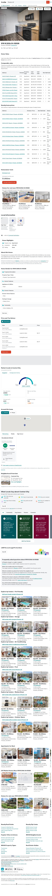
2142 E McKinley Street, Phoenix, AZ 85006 (12, 136)
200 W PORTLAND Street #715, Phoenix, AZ (13, 101)
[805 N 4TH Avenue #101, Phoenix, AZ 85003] (41, 803)
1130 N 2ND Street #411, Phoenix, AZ (11, 95)
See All (4, 506)
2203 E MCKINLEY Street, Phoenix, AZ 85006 (13, 149)
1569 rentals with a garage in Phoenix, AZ (12, 619)
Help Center (28, 884)
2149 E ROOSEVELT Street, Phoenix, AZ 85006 (14, 132)
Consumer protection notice (21, 863)
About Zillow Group (10, 874)
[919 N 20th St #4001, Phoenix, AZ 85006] (10, 196)
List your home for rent (9, 182)
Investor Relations (34, 874)
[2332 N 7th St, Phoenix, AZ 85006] (25, 753)
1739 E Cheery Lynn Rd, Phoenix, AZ (11, 90)
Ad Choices (11, 875)
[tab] (5, 321)
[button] (48, 2)
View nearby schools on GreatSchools (12, 465)
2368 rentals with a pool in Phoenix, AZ (12, 669)
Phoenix (20, 5)
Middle (12, 434)
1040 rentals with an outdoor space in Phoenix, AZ (15, 719)
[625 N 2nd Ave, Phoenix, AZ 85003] (9, 753)
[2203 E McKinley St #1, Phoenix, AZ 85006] (26, 196)
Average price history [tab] (15, 372)
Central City (14, 45)
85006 (24, 5)
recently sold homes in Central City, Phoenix (26, 574)
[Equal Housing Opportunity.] (16, 884)
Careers (24, 874)
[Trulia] (2, 869)
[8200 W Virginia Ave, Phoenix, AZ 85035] (9, 601)
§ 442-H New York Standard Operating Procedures (10, 861)
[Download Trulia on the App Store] (9, 869)
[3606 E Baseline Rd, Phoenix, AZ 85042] (9, 702)
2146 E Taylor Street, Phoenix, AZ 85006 (12, 158)
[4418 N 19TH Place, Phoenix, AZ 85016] (25, 777)
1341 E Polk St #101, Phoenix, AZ (10, 84)
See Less (5, 313)
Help (2, 875)
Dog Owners (18, 512)
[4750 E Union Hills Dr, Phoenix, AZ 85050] (40, 626)
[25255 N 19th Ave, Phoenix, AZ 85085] (24, 601)
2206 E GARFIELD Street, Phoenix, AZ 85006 (13, 145)
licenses (37, 859)
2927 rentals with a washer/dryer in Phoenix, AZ (14, 694)
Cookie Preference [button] (17, 875)
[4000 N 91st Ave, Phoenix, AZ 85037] (9, 727)
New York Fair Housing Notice (6, 862)
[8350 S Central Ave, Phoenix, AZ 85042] (40, 727)
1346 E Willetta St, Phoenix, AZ (9, 82)
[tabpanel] (26, 193)
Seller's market (26, 386)
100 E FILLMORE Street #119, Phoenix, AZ (12, 93)
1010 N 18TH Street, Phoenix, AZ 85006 (12, 162)
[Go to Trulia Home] (4, 2)
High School (20, 434)
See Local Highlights (16, 482)
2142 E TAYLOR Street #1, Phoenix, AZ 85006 (13, 154)
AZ (16, 5)
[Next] (49, 200)
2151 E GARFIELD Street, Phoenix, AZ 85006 (13, 127)
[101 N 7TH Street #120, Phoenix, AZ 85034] (9, 803)
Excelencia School (37, 578)
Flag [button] (13, 535)
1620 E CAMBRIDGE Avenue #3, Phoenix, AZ (13, 79)
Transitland (18, 856)
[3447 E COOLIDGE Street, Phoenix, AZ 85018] (41, 777)
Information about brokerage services (10, 863)
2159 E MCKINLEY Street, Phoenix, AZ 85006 (13, 140)
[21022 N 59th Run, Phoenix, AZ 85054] (24, 727)
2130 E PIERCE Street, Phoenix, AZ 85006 (12, 118)
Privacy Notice (6, 875)
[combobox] (28, 2)
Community (9, 512)
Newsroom (28, 874)
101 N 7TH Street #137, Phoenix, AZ (11, 98)
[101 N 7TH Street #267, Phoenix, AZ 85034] (25, 803)
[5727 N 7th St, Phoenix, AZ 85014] (40, 702)
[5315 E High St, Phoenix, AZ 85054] (24, 626)
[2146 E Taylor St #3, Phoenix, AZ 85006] (42, 196)
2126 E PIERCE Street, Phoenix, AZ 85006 (12, 114)
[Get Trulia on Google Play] (18, 869)
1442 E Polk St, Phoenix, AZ (9, 76)
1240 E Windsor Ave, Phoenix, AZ (10, 87)
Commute (33, 512)
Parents (26, 512)
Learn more (3, 469)
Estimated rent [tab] (6, 173)
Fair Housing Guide (18, 874)
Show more (5, 352)
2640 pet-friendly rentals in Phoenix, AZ (12, 594)
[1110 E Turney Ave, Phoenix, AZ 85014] (24, 702)
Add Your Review (26, 541)
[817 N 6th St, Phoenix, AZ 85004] (41, 753)
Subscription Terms (46, 874)
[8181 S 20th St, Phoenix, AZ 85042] (40, 601)
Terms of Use (40, 874)
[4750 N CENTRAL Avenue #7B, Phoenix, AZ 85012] (9, 777)
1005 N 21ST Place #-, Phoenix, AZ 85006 (12, 123)
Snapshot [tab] (4, 372)
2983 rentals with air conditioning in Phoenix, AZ (14, 644)
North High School (22, 580)
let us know (13, 880)
